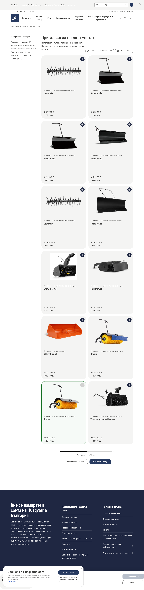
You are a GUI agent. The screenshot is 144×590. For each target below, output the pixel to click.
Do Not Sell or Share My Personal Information (68, 578)
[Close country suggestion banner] (140, 4)
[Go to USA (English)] (131, 5)
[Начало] (15, 18)
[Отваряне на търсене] (119, 17)
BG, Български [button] (29, 11)
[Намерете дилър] (125, 17)
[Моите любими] (130, 17)
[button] (26, 18)
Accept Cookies (68, 572)
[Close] (81, 568)
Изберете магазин (126, 11)
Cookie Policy (12, 581)
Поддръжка (113, 11)
